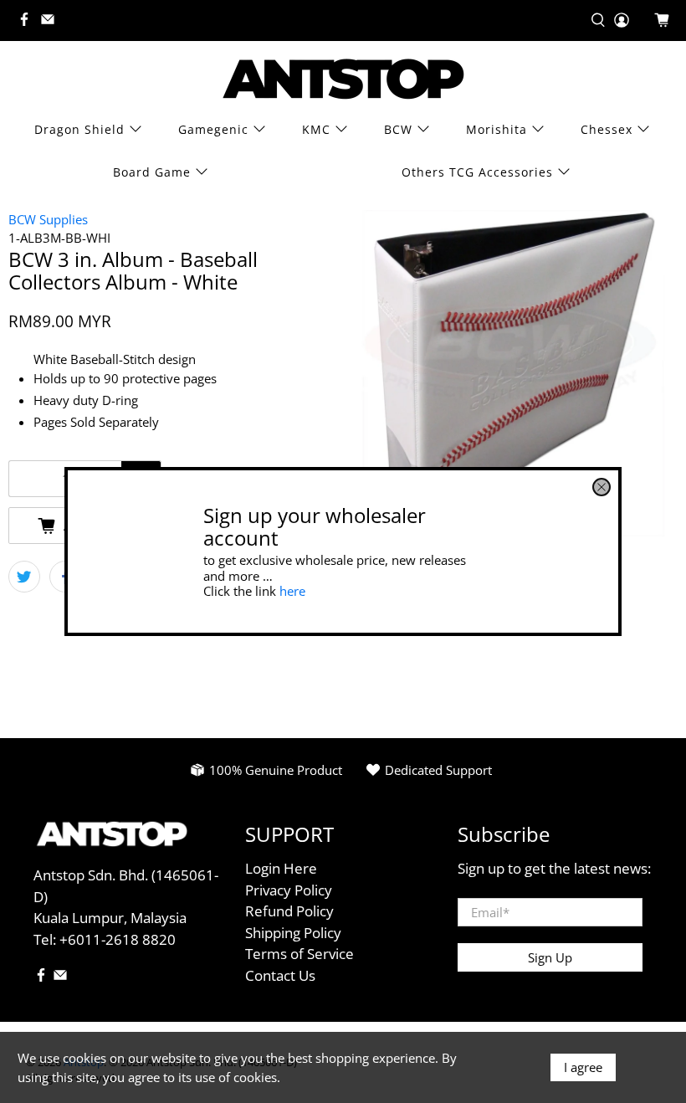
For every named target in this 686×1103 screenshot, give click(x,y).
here (292, 590)
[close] (601, 487)
